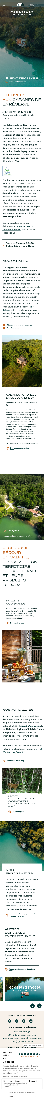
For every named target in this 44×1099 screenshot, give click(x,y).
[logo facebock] (23, 1021)
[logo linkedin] (31, 1021)
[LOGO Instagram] (9, 1021)
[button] (35, 4)
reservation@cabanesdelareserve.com (22, 1038)
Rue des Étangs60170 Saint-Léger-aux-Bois (22, 1033)
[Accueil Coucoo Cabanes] (22, 13)
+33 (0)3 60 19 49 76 (22, 1041)
